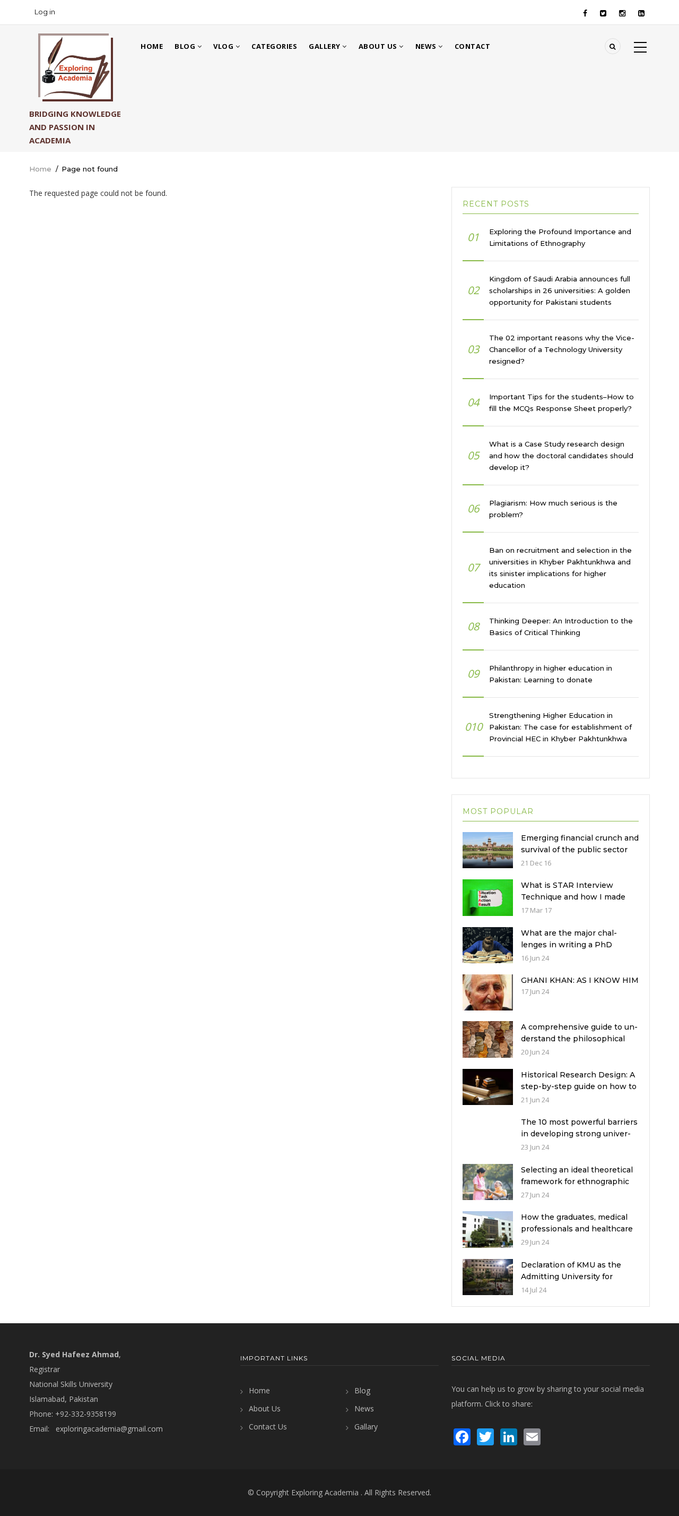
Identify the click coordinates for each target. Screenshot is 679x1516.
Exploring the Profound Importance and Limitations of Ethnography (560, 237)
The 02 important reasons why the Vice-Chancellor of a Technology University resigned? (561, 349)
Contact (473, 46)
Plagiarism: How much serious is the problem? (553, 509)
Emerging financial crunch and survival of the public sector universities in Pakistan (580, 849)
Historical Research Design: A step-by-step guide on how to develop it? (579, 1086)
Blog (186, 46)
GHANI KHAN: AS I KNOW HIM (580, 980)
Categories (274, 46)
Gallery (325, 46)
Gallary (366, 1426)
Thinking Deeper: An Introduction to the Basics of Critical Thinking (561, 626)
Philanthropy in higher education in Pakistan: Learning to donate (550, 674)
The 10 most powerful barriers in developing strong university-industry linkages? (579, 1133)
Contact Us (268, 1426)
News (427, 46)
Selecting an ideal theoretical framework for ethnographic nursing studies (577, 1181)
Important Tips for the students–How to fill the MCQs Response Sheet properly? (561, 402)
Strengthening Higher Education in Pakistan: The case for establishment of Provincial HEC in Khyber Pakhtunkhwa (560, 727)
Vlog (224, 46)
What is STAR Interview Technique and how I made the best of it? (573, 896)
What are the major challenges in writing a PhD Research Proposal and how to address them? (575, 950)
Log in (44, 11)
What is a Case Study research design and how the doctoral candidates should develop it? (561, 456)
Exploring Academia (325, 1492)
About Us (379, 46)
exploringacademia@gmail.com (109, 1429)
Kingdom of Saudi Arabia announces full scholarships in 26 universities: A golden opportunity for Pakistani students (559, 290)
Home (152, 46)
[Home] (75, 67)
